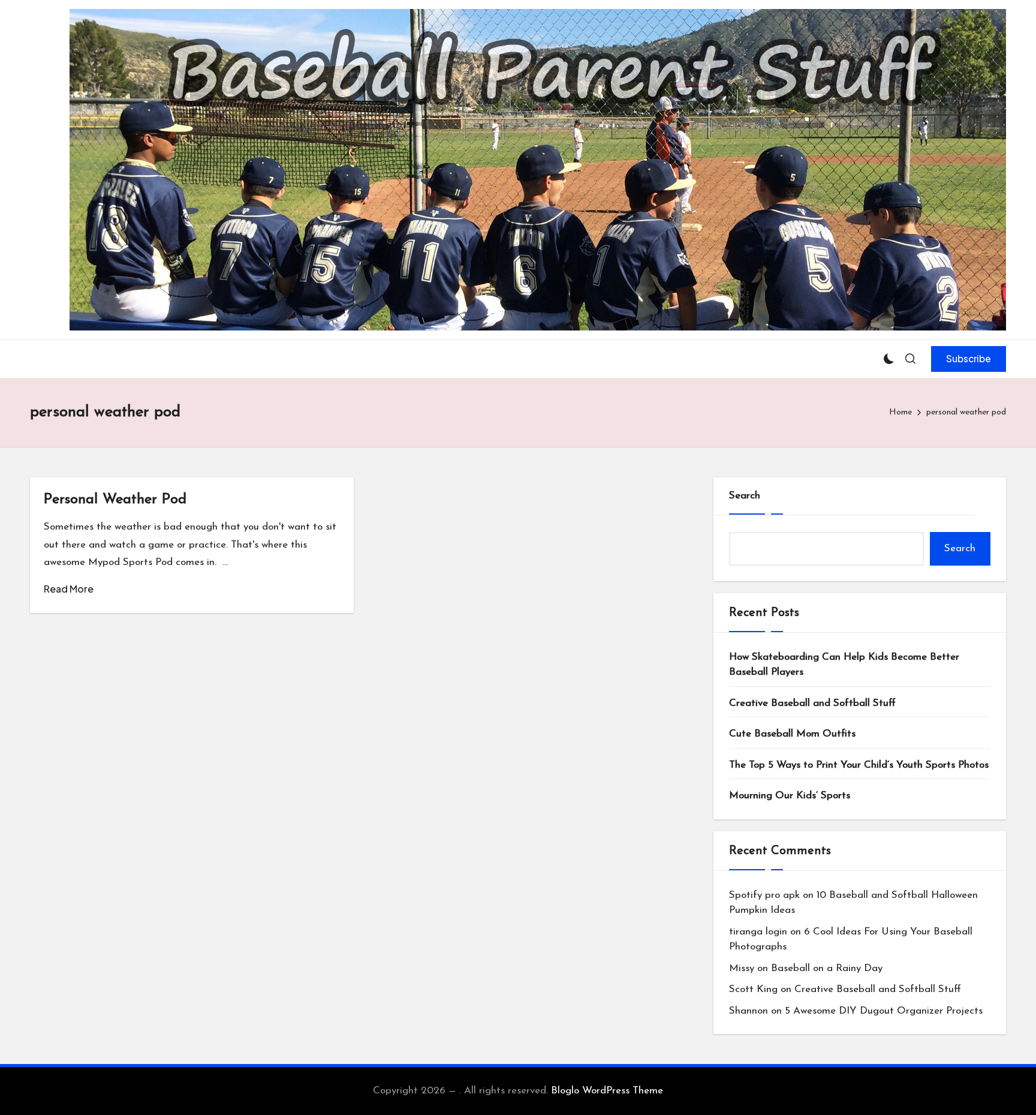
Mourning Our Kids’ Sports (789, 796)
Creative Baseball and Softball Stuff (812, 703)
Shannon (748, 1011)
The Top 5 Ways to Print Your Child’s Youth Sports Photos (859, 765)
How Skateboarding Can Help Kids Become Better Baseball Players (844, 665)
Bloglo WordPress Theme (607, 1091)
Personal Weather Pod (115, 499)
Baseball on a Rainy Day (827, 968)
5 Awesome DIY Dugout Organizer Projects (884, 1011)
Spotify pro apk (764, 895)
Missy (741, 968)
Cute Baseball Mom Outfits (792, 734)
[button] (968, 358)
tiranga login (758, 932)
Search (744, 496)
